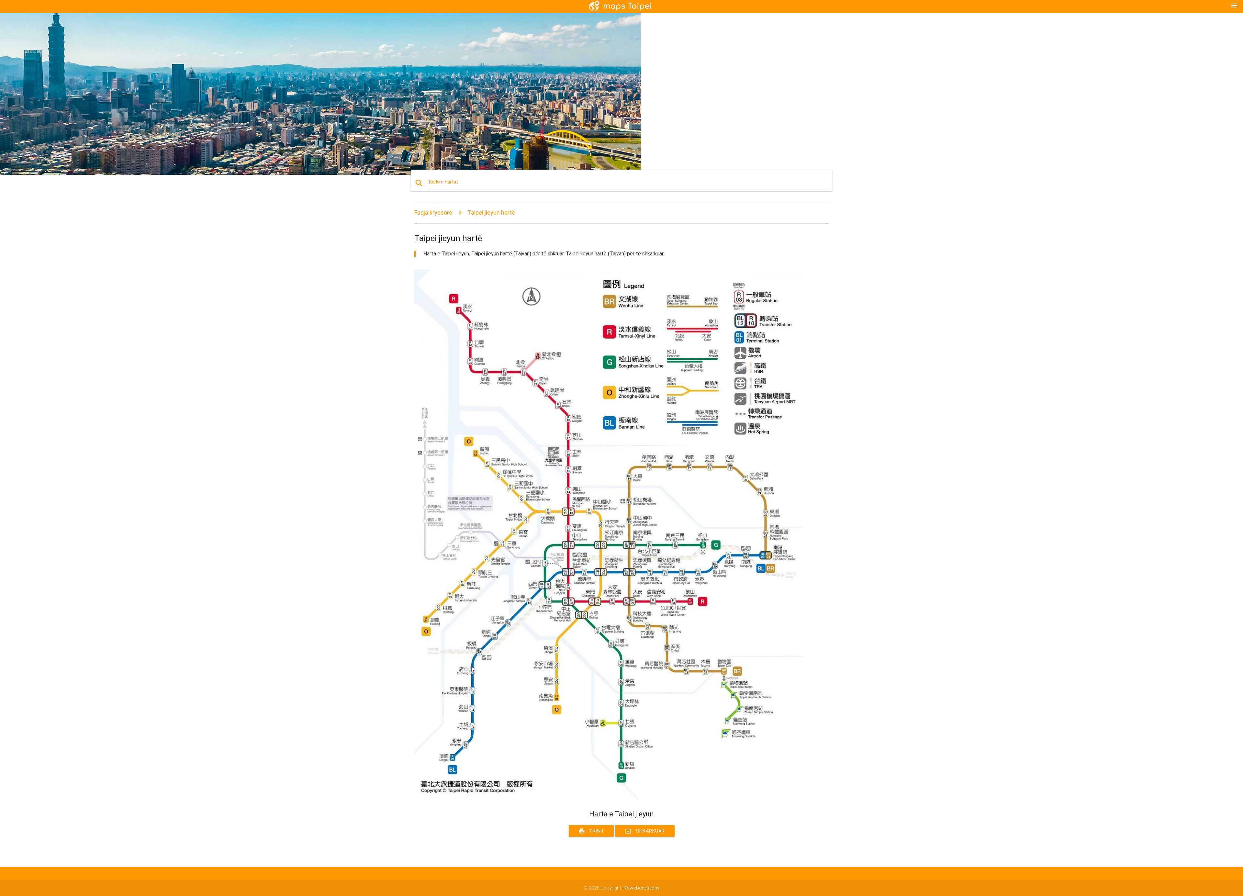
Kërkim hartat (443, 182)
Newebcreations (641, 888)
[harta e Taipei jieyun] (608, 798)
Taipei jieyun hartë (491, 212)
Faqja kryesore (433, 212)
